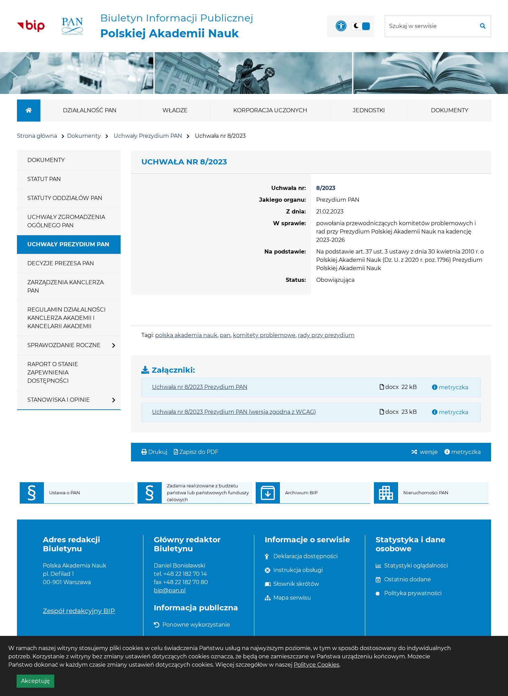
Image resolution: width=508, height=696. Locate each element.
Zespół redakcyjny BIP (79, 611)
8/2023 (325, 188)
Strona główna (37, 136)
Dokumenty (84, 136)
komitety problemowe (264, 335)
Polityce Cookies (316, 664)
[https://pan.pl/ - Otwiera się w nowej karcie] (72, 26)
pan (225, 335)
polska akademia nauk (186, 335)
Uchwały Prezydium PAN (148, 136)
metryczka (453, 387)
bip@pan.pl (170, 590)
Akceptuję (37, 682)
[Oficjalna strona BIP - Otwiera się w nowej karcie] (31, 26)
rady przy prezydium (326, 335)
